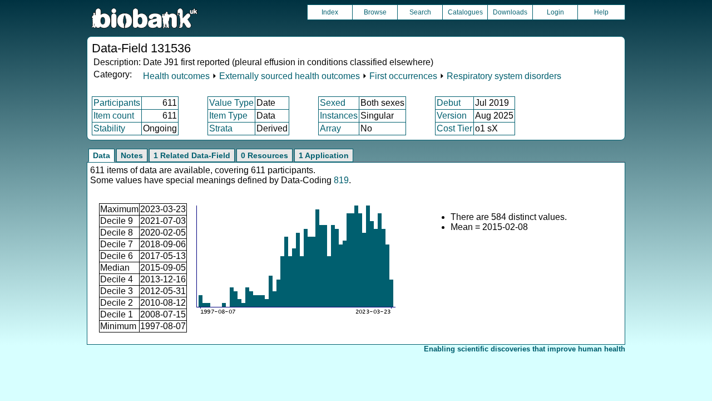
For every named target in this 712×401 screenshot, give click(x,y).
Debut (449, 102)
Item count (113, 115)
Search (420, 12)
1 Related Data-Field (192, 155)
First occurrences (403, 76)
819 (341, 180)
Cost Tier (454, 128)
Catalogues (465, 12)
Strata (221, 128)
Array (330, 128)
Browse (375, 12)
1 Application (324, 155)
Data (101, 155)
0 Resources (264, 155)
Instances (339, 115)
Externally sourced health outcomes (289, 76)
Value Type (231, 102)
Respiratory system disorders (504, 76)
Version (452, 115)
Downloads (510, 12)
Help (601, 12)
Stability (109, 128)
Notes (132, 155)
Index (330, 12)
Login (555, 12)
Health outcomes (176, 76)
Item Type (228, 115)
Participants (116, 102)
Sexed (332, 102)
